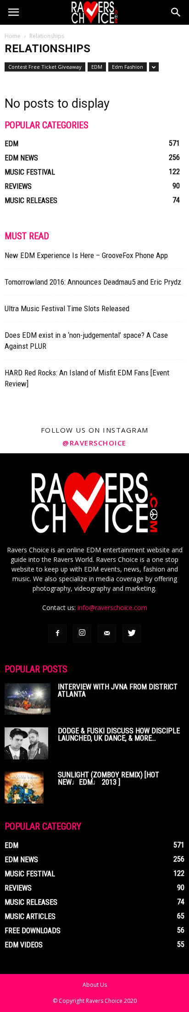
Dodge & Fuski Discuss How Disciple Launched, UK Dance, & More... (119, 734)
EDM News (21, 158)
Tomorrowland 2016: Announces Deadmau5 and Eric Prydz (93, 281)
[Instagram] (82, 633)
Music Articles (30, 916)
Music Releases (31, 200)
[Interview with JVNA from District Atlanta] (27, 699)
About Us (95, 985)
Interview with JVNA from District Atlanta (118, 690)
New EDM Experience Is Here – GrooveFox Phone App (86, 255)
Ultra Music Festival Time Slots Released (67, 308)
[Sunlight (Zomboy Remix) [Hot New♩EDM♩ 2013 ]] (24, 787)
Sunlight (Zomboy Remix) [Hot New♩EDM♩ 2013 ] (108, 778)
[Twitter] (131, 633)
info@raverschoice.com (112, 607)
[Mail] (107, 633)
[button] (176, 12)
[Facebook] (57, 633)
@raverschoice (94, 442)
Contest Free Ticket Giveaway (45, 66)
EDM (96, 66)
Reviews (18, 186)
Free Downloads (33, 930)
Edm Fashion (127, 66)
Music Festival (30, 172)
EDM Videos (24, 944)
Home (13, 36)
